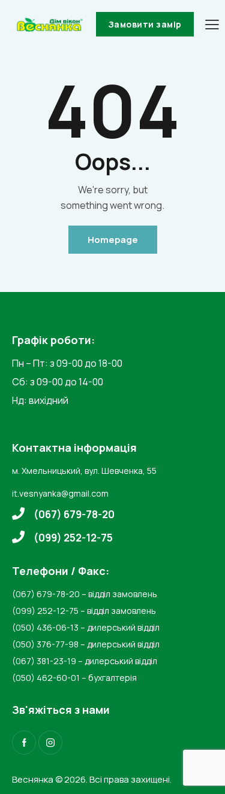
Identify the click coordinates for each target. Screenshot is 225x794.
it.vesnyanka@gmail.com (60, 493)
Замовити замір (145, 24)
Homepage (113, 239)
